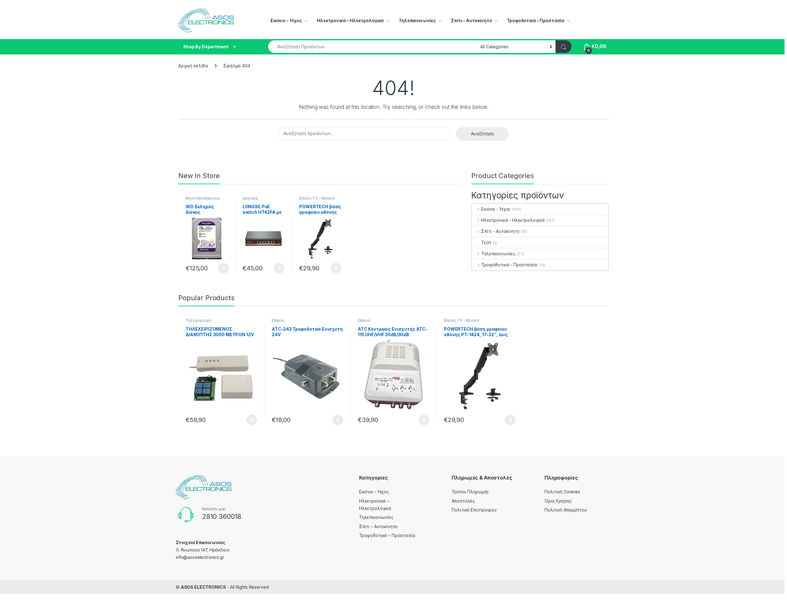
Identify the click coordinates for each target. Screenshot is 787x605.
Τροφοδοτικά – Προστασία (535, 20)
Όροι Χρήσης (557, 501)
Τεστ (486, 242)
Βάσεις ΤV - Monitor (316, 198)
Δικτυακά (250, 198)
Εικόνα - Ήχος (496, 209)
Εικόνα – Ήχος (286, 20)
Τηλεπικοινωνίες (417, 20)
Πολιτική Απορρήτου (565, 509)
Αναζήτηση (482, 133)
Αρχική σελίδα (193, 65)
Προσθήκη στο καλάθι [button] (218, 268)
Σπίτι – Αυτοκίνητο (471, 20)
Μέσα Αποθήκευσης (203, 198)
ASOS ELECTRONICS (203, 587)
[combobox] (372, 46)
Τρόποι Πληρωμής (470, 491)
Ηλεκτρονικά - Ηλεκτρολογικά (512, 220)
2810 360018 (221, 516)
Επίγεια (278, 320)
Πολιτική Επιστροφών (474, 509)
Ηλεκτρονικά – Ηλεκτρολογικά (350, 20)
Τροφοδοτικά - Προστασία (509, 264)
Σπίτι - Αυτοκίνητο (500, 231)
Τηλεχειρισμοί (198, 320)
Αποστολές (463, 501)
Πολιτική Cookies (562, 491)
